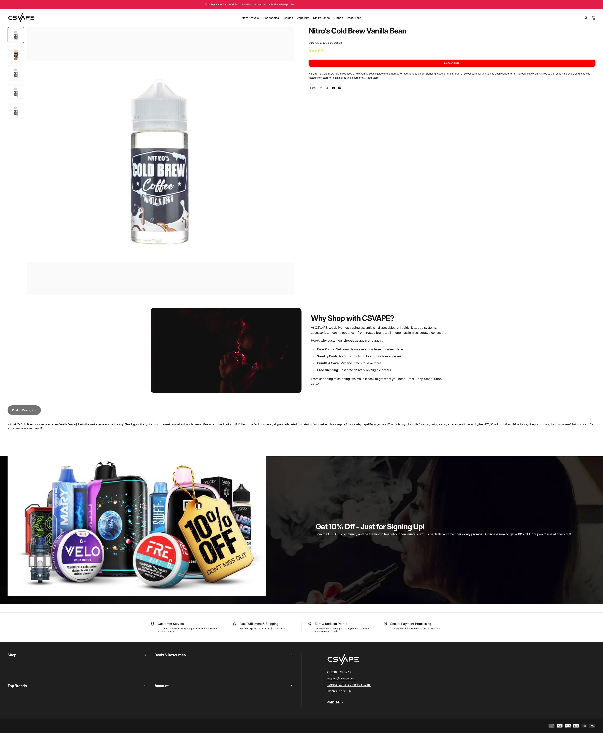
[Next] (286, 168)
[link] (349, 685)
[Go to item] (16, 35)
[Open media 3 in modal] (160, 161)
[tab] (24, 410)
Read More (372, 77)
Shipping (313, 42)
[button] (316, 50)
